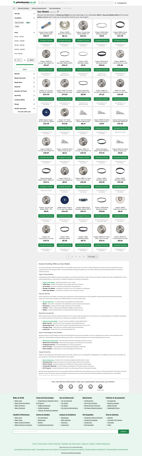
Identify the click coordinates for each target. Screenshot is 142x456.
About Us (85, 444)
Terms (34, 444)
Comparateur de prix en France (47, 449)
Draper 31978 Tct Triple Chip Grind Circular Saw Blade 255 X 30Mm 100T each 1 (102, 237)
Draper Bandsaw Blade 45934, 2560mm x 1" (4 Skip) (46, 179)
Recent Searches (55, 444)
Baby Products (20, 408)
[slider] (15, 64)
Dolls (109, 425)
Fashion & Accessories (115, 398)
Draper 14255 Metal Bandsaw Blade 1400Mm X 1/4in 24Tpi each (101, 208)
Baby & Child (18, 398)
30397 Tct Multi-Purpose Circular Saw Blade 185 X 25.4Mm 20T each (120, 91)
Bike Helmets (66, 420)
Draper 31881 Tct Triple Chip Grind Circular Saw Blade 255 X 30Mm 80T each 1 (83, 179)
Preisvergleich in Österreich (95, 449)
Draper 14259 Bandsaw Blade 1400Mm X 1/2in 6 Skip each (83, 237)
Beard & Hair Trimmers (92, 406)
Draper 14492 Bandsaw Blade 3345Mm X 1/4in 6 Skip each (83, 62)
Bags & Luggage (113, 403)
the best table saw (24, 111)
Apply (25, 69)
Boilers (40, 422)
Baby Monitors (20, 406)
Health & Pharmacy (21, 415)
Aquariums (88, 422)
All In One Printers (90, 403)
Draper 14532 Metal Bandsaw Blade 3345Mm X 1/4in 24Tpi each (101, 33)
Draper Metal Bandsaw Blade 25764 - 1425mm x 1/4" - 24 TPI (64, 62)
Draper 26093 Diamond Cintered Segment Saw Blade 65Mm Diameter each (64, 33)
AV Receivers (88, 401)
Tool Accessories (55, 8)
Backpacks (65, 418)
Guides (92, 444)
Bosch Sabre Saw (48, 360)
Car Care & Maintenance (69, 408)
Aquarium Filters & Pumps (93, 418)
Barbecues (41, 420)
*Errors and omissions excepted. (71, 453)
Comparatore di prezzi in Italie (24, 449)
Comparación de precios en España (72, 449)
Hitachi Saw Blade (49, 282)
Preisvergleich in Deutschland (117, 449)
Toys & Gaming (112, 415)
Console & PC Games (115, 420)
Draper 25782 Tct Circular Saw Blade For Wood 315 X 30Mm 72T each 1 (46, 150)
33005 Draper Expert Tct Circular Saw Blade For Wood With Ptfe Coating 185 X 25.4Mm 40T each (46, 120)
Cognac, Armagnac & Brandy (48, 410)
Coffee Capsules (43, 408)
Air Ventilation (43, 418)
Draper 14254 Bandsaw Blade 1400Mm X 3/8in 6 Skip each (64, 237)
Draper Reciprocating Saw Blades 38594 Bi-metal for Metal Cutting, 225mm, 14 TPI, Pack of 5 (120, 120)
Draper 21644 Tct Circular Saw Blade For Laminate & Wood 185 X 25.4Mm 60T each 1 (65, 179)
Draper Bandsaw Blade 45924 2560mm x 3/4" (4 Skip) (101, 150)
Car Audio (64, 403)
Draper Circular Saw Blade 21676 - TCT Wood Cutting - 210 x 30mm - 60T (46, 208)
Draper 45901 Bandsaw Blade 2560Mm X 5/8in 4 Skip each (102, 179)
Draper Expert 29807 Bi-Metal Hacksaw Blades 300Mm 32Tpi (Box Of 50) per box (46, 33)
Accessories (112, 401)
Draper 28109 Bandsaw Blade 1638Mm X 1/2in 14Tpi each (120, 179)
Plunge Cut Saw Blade (50, 321)
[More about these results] (58, 11)
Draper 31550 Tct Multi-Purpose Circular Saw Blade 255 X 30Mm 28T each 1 (64, 91)
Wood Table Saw (48, 301)
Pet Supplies (88, 415)
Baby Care (18, 401)
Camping (64, 422)
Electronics (87, 398)
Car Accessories (66, 401)
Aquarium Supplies (91, 420)
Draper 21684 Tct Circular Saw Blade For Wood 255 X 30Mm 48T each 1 (83, 150)
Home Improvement (39, 8)
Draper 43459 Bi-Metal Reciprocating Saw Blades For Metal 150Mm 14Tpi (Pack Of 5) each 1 (64, 150)
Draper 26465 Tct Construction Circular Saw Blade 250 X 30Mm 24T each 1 (120, 237)
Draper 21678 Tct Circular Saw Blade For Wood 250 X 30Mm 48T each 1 (46, 62)
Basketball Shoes (113, 408)
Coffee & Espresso (44, 406)
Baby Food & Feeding (22, 403)
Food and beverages (45, 398)
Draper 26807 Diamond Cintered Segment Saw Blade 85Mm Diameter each (120, 208)
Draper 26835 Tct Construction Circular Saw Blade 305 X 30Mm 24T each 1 (120, 62)
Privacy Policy (43, 444)
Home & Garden (23, 8)
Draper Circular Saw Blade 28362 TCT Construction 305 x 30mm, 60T (83, 33)
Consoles (111, 422)
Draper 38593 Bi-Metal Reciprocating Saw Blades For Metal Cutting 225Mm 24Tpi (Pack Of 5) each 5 (101, 120)
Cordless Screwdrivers (46, 425)
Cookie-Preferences (103, 444)
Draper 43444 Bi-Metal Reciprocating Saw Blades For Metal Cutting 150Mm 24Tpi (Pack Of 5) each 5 (83, 120)
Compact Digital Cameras (93, 408)
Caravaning (65, 425)
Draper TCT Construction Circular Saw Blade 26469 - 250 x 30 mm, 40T (46, 237)
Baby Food (18, 420)
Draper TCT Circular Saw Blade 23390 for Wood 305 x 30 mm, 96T (46, 91)
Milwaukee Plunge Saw (50, 340)
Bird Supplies (89, 425)
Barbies (110, 418)
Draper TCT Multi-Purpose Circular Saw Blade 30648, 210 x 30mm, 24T (64, 120)
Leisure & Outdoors (67, 415)
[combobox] (77, 3)
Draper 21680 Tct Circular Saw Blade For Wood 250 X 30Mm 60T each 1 (102, 91)
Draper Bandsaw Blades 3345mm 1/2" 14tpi (83, 91)
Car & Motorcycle (66, 398)
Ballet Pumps (112, 406)
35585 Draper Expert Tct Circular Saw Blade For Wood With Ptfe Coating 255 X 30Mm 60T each (64, 208)
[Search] (39, 3)
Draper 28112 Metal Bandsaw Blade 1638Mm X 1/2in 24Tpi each (101, 62)
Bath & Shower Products (23, 425)
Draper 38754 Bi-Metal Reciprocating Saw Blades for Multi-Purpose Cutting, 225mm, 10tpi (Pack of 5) (120, 150)
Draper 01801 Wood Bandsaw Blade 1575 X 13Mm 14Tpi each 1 (83, 208)
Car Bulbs (64, 406)
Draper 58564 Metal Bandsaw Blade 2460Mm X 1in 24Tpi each (120, 33)
